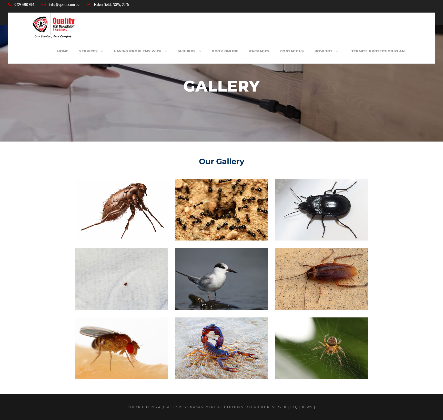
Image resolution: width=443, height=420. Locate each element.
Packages (259, 51)
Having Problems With (138, 51)
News (307, 407)
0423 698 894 (24, 4)
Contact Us (292, 51)
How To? (324, 51)
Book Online (225, 51)
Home (62, 51)
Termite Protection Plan (378, 51)
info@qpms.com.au (64, 4)
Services (88, 51)
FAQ (294, 407)
